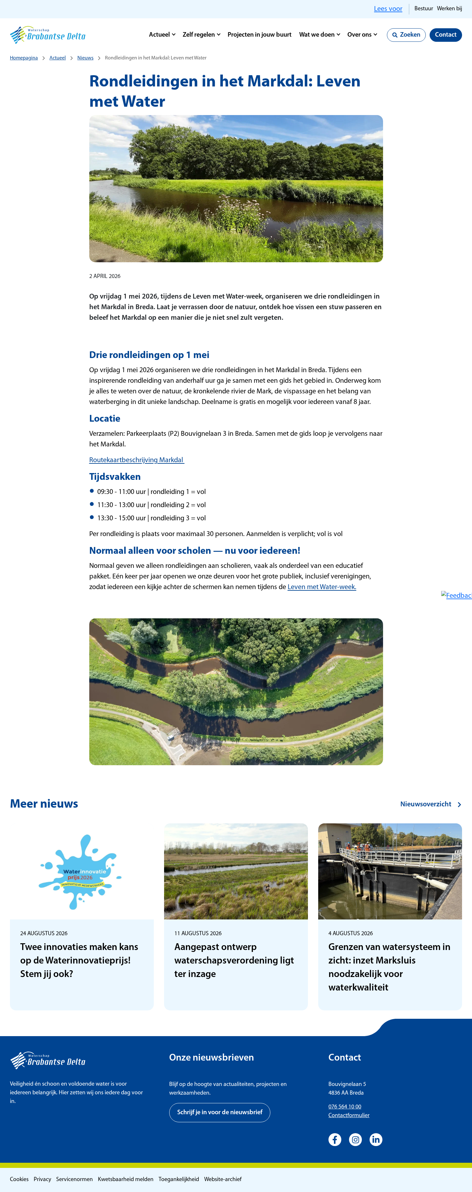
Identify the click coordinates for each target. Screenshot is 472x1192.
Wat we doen (317, 35)
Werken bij (449, 9)
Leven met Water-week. (322, 587)
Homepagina (24, 58)
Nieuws (85, 58)
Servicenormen (74, 1180)
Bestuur (424, 9)
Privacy (42, 1180)
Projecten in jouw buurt (260, 35)
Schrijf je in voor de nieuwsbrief (219, 1112)
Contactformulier (349, 1116)
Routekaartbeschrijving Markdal (137, 460)
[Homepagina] (47, 35)
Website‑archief (222, 1180)
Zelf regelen (199, 35)
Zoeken (410, 35)
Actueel (159, 35)
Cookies (19, 1180)
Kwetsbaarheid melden (125, 1180)
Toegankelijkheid (179, 1180)
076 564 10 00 (344, 1107)
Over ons (359, 35)
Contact (446, 35)
